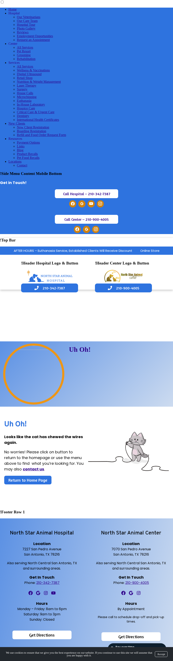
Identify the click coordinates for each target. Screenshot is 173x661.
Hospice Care (26, 108)
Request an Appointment (33, 40)
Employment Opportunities (35, 36)
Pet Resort (24, 51)
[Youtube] (91, 204)
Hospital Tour (26, 24)
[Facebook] (72, 204)
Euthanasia (24, 100)
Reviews (22, 32)
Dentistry (23, 116)
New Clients (16, 123)
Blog (20, 150)
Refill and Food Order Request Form (41, 135)
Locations (15, 161)
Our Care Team (27, 21)
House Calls (25, 93)
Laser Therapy (26, 85)
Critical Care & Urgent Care (35, 112)
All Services (25, 47)
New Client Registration (33, 127)
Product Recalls (27, 154)
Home (12, 9)
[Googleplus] (81, 204)
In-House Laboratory (31, 104)
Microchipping (26, 97)
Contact (22, 165)
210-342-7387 (47, 582)
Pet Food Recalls (28, 157)
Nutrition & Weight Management (39, 81)
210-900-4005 (137, 582)
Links (20, 146)
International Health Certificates (38, 119)
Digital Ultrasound (29, 74)
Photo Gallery (26, 28)
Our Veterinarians (28, 17)
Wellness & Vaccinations (33, 70)
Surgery (22, 89)
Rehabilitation (26, 59)
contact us (33, 469)
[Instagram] (100, 204)
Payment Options (28, 142)
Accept (161, 654)
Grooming (24, 55)
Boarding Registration (31, 131)
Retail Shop (24, 78)
